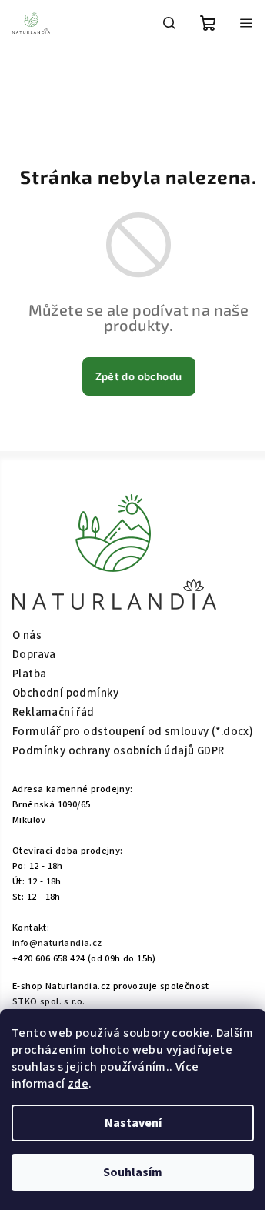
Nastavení (133, 1123)
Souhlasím (132, 1172)
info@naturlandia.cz (57, 943)
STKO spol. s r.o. (48, 1001)
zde (78, 1083)
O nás (27, 635)
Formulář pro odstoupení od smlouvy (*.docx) (132, 732)
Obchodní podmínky (65, 693)
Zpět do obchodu (138, 376)
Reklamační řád (53, 712)
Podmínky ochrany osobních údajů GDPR (118, 751)
